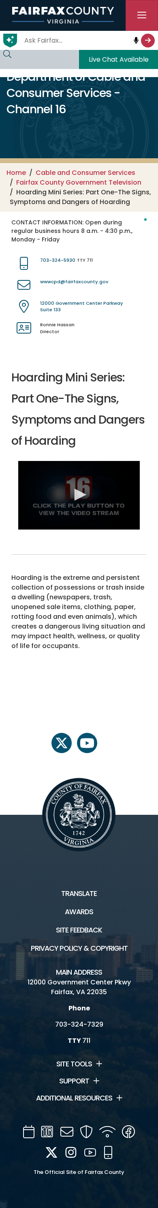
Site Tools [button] (74, 1064)
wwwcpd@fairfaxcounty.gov (74, 281)
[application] (79, 495)
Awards (79, 912)
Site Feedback (79, 930)
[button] (79, 495)
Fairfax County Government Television (78, 182)
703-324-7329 (79, 1024)
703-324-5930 (57, 260)
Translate (79, 893)
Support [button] (74, 1081)
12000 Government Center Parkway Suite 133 (81, 306)
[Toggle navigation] (142, 15)
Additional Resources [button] (74, 1098)
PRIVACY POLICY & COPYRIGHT (79, 948)
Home (16, 172)
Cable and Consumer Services (85, 172)
